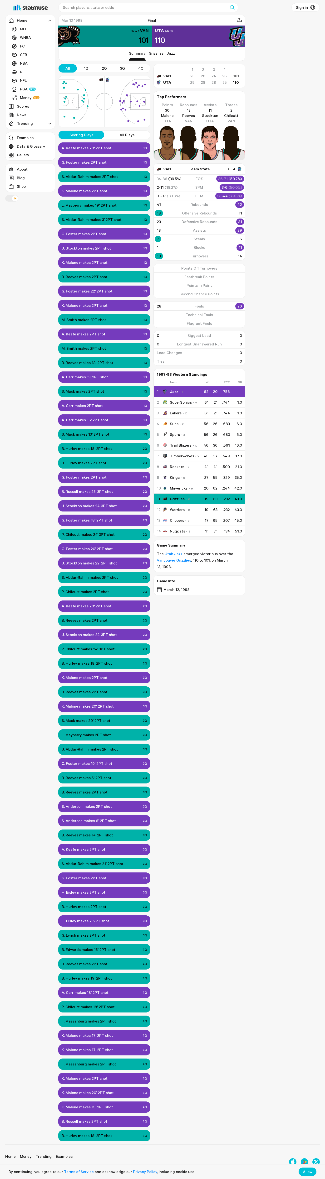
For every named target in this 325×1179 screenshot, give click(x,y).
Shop (21, 186)
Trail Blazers (181, 445)
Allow (307, 1171)
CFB (23, 54)
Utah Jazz (173, 553)
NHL (24, 71)
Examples (25, 137)
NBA (24, 63)
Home (10, 1156)
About (22, 169)
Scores (23, 106)
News (21, 114)
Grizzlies (156, 53)
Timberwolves (182, 456)
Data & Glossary (31, 146)
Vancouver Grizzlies (174, 560)
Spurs (175, 434)
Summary (137, 53)
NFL (23, 80)
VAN (167, 75)
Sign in (302, 7)
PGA (24, 89)
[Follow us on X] (316, 1162)
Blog (21, 177)
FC (22, 46)
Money (25, 97)
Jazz (171, 53)
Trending (44, 1156)
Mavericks (178, 488)
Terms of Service (79, 1171)
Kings (175, 477)
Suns (174, 423)
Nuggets (177, 531)
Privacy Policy (145, 1171)
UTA (167, 82)
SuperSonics (181, 402)
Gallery (23, 154)
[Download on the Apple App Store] (292, 1162)
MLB (24, 28)
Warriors (177, 509)
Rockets (177, 466)
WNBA (25, 37)
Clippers (177, 520)
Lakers (176, 413)
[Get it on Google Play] (304, 1162)
